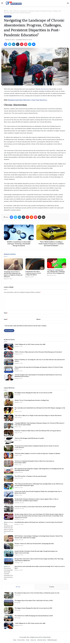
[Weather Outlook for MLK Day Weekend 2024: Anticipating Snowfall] (8, 546)
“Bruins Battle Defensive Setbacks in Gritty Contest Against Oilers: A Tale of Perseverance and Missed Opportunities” (36, 499)
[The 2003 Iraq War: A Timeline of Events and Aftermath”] (8, 478)
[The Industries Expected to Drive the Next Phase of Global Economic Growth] (8, 595)
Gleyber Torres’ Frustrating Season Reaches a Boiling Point (32, 400)
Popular (51, 587)
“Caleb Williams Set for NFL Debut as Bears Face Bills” (30, 344)
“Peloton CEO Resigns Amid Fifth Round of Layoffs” (29, 438)
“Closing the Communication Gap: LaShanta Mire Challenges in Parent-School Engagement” (56, 271)
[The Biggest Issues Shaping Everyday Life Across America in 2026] (8, 395)
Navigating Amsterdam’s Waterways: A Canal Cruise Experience (27, 100)
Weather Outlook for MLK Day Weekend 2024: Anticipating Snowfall (34, 543)
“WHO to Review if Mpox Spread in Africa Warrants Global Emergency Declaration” (38, 352)
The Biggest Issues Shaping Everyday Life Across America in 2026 (33, 392)
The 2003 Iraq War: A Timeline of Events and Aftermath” (31, 476)
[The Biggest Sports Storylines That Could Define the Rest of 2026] (8, 603)
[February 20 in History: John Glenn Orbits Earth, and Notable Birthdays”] (8, 509)
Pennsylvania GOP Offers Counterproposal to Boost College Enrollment (33, 273)
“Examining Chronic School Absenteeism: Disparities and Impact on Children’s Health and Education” (13, 274)
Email (6, 319)
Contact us (33, 640)
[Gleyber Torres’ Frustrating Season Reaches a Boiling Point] (8, 403)
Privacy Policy (21, 640)
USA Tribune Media (45, 637)
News (11, 11)
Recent (18, 587)
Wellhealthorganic (52, 640)
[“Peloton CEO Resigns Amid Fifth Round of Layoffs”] (8, 440)
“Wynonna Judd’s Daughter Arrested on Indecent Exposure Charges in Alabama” (37, 453)
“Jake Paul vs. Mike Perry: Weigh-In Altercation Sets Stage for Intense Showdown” (38, 415)
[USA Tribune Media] (14, 3)
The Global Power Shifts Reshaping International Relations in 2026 (34, 615)
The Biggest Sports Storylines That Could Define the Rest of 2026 (34, 600)
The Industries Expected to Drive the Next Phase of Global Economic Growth (37, 593)
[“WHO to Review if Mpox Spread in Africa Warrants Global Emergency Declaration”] (8, 354)
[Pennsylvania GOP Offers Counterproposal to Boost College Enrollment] (35, 264)
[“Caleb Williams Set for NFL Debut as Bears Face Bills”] (8, 347)
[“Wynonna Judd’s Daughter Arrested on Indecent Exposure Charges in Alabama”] (8, 456)
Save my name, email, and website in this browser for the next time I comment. (26, 325)
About (27, 640)
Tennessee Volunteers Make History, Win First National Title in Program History (38, 430)
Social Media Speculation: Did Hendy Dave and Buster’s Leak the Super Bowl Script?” (39, 522)
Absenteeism (45, 89)
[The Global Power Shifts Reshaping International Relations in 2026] (8, 618)
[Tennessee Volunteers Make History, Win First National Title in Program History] (8, 433)
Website (38, 319)
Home (6, 11)
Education (16, 11)
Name (6, 313)
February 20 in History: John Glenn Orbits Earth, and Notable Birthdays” (35, 506)
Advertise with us (41, 640)
